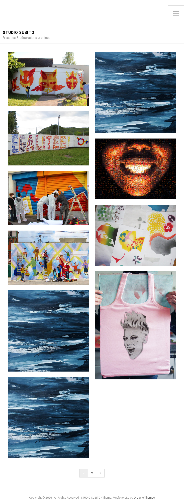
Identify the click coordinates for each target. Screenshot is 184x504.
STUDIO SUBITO (18, 33)
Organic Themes (144, 497)
